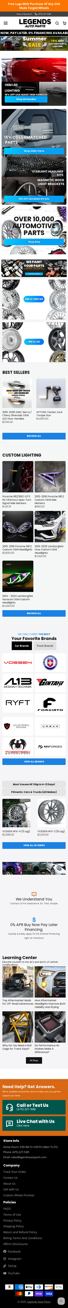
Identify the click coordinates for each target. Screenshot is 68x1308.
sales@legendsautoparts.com (28, 1157)
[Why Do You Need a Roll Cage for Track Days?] (17, 1027)
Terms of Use (12, 1214)
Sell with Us (11, 1189)
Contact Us (10, 1178)
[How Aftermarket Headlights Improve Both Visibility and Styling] (50, 982)
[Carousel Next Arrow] (62, 44)
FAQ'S (7, 1209)
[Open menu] (5, 23)
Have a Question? (24, 14)
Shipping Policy (13, 1226)
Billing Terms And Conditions (22, 1238)
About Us (9, 1183)
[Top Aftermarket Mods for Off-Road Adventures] (17, 982)
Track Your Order (14, 1172)
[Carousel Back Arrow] (6, 44)
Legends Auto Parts (38, 1302)
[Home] (35, 23)
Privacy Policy (12, 1220)
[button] (22, 645)
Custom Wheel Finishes (18, 1195)
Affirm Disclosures (15, 1244)
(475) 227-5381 (44, 14)
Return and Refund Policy (20, 1232)
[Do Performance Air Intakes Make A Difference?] (50, 1027)
